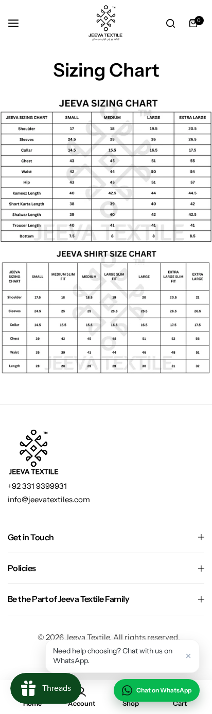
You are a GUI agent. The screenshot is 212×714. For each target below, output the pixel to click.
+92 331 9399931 (37, 486)
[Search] (170, 23)
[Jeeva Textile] (106, 23)
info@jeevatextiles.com (49, 499)
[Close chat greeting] (188, 656)
